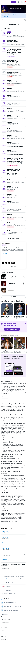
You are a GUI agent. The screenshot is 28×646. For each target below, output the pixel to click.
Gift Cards (3, 639)
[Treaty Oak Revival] (7, 311)
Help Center (4, 636)
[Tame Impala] (19, 345)
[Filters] (25, 20)
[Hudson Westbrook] (19, 311)
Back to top (5, 396)
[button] (5, 2)
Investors (3, 625)
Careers (3, 630)
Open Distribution (5, 619)
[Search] (18, 2)
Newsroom (4, 627)
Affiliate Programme (6, 622)
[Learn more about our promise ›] (6, 599)
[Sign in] (21, 2)
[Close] (25, 323)
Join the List (13, 573)
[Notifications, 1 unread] (25, 2)
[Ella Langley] (7, 345)
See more (13, 296)
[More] (24, 6)
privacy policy (6, 578)
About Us (3, 616)
